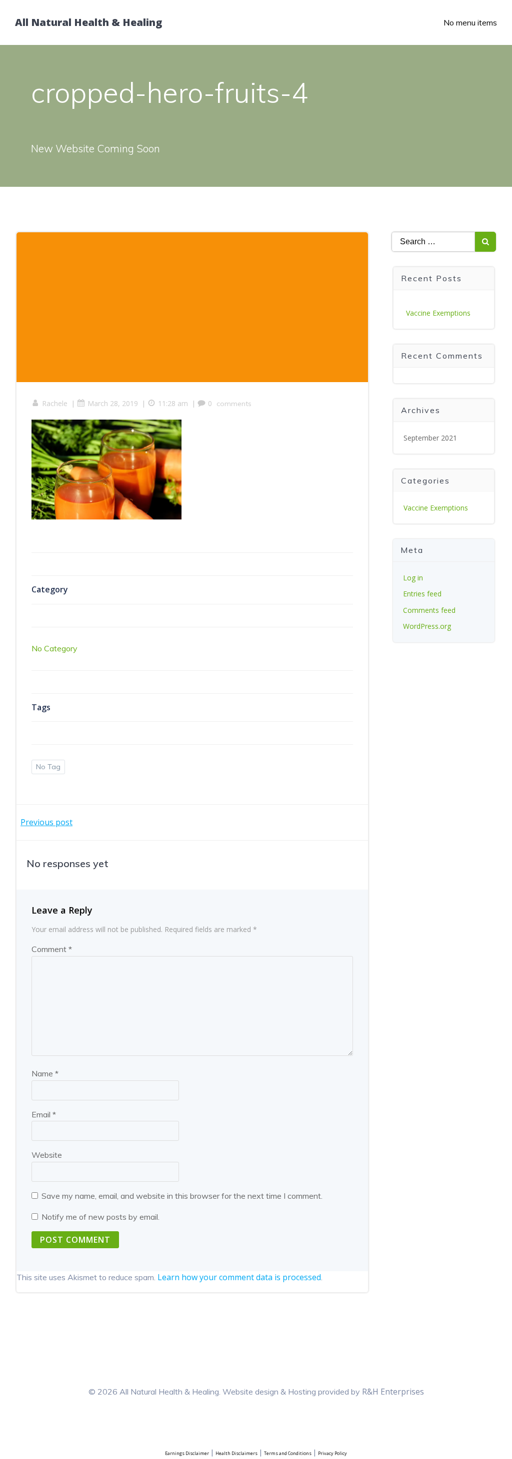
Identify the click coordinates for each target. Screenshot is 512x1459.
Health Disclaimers (237, 1453)
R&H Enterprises (393, 1391)
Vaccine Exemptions (438, 313)
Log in (413, 577)
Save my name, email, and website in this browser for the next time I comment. (182, 1196)
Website (47, 1155)
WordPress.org (427, 626)
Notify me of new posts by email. (101, 1217)
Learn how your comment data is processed (239, 1277)
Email (44, 1114)
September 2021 (430, 438)
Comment (52, 949)
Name (45, 1073)
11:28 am (173, 403)
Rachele (55, 403)
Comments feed (429, 610)
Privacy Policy (332, 1453)
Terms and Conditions (288, 1453)
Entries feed (422, 593)
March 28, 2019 (113, 403)
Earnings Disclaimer (187, 1453)
